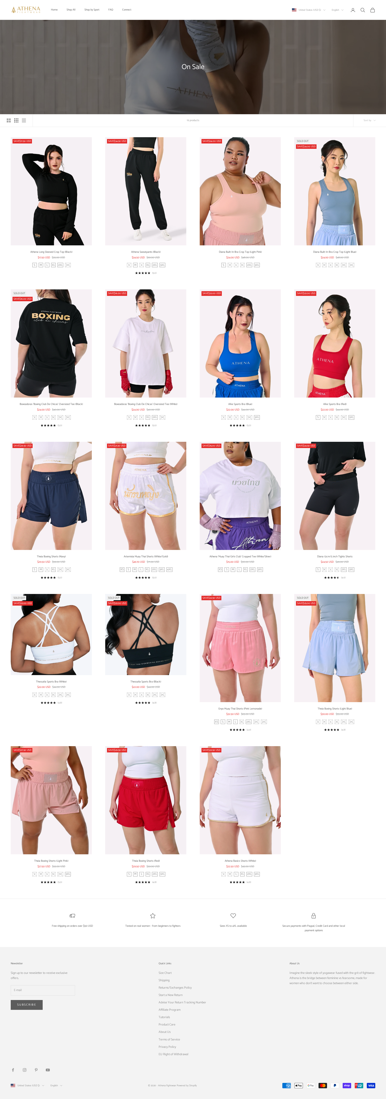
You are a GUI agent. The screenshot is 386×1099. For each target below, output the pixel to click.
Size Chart (165, 973)
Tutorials (164, 1017)
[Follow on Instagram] (24, 1070)
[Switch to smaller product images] (16, 120)
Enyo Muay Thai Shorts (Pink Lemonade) (240, 709)
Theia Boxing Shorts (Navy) (51, 556)
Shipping (164, 980)
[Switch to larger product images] (9, 120)
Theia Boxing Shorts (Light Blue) (335, 709)
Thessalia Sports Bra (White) (51, 682)
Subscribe (26, 1004)
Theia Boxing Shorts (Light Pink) (51, 861)
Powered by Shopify (187, 1086)
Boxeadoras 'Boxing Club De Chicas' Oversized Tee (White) (145, 404)
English (335, 10)
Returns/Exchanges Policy (175, 987)
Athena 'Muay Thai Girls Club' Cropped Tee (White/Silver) (240, 556)
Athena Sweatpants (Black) (146, 252)
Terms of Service (169, 1039)
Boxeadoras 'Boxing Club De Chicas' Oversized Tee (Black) (51, 404)
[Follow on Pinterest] (36, 1070)
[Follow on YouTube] (48, 1070)
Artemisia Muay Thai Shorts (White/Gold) (146, 556)
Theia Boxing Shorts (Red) (146, 861)
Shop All (71, 10)
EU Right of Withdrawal (173, 1054)
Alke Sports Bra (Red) (334, 404)
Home (54, 10)
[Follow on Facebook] (13, 1070)
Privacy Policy (167, 1047)
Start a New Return (171, 995)
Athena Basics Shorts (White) (240, 861)
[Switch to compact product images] (24, 120)
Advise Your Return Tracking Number (182, 1002)
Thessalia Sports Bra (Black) (145, 682)
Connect (126, 10)
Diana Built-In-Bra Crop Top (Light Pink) (240, 252)
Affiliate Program (169, 1010)
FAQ (110, 10)
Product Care (167, 1024)
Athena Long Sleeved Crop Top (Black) (51, 252)
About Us (165, 1032)
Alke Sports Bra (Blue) (240, 404)
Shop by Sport (91, 10)
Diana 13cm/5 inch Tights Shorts (334, 556)
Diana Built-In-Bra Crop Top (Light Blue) (334, 252)
